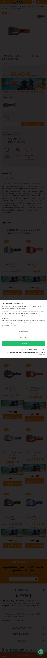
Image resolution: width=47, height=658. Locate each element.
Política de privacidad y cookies (33, 349)
